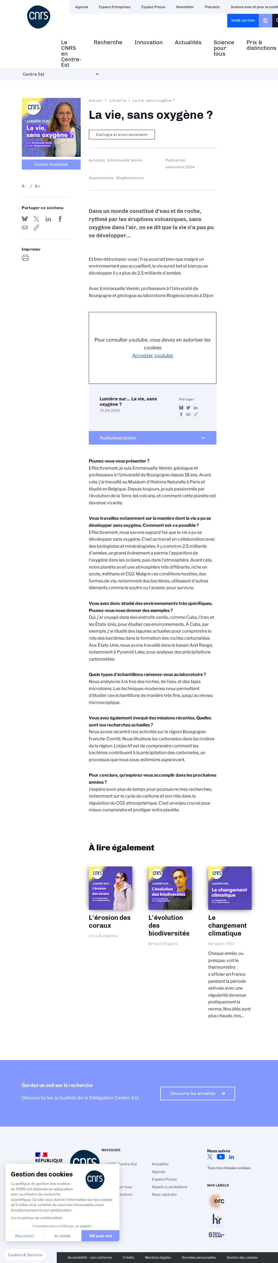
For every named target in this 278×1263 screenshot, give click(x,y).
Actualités (188, 42)
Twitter (210, 1156)
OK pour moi (100, 1235)
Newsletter (185, 7)
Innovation (149, 42)
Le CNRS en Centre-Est (71, 54)
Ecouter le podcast (51, 164)
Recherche (108, 42)
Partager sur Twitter (36, 219)
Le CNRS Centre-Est (119, 1164)
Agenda (81, 7)
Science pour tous (224, 48)
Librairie (118, 100)
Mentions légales (158, 1257)
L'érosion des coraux (110, 908)
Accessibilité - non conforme (90, 1257)
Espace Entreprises (115, 7)
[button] (25, 1255)
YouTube (221, 1156)
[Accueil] (39, 17)
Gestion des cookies (242, 1257)
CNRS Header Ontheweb (265, 20)
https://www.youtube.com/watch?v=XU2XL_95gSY (196, 414)
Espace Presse (153, 7)
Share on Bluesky (25, 219)
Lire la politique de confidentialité (36, 1218)
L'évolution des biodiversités (170, 912)
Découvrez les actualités (193, 1093)
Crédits (128, 1257)
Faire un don (243, 20)
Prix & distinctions (117, 1194)
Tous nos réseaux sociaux (229, 1168)
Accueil (96, 100)
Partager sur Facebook (60, 219)
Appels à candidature (169, 1187)
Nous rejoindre (164, 1194)
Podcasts (212, 7)
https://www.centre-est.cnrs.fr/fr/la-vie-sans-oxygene (36, 228)
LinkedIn (232, 1156)
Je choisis (62, 1235)
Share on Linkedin (48, 219)
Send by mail (25, 228)
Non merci (24, 1235)
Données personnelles (199, 1257)
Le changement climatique (230, 947)
